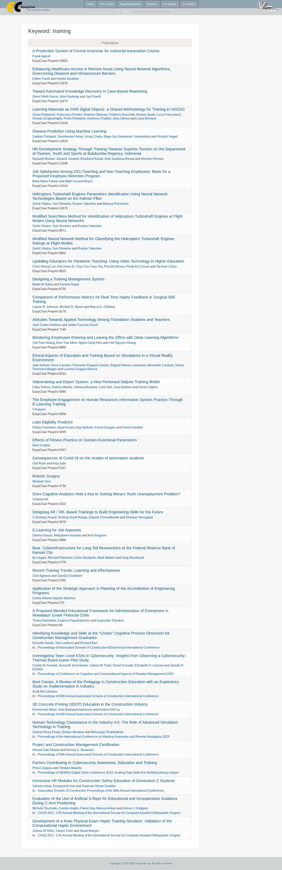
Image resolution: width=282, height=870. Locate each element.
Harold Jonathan (67, 78)
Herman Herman (152, 158)
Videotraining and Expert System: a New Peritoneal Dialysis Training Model (96, 382)
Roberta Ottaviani (96, 114)
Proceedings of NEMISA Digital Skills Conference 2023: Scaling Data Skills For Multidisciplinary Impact (108, 772)
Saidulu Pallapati (44, 136)
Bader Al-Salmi (42, 284)
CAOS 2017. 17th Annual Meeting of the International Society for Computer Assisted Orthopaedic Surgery (109, 812)
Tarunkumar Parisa (70, 136)
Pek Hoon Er (66, 266)
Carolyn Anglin (69, 808)
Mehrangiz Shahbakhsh (107, 732)
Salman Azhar (41, 786)
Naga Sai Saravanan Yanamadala (127, 136)
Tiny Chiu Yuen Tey (89, 266)
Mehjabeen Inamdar (67, 535)
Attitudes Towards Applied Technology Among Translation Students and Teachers (101, 319)
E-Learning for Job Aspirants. (57, 530)
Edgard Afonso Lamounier (128, 365)
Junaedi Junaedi (67, 158)
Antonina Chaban (99, 118)
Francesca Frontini (69, 114)
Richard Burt (88, 643)
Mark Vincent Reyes (78, 181)
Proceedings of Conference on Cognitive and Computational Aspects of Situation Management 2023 (106, 673)
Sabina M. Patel (100, 665)
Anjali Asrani (65, 427)
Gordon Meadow (73, 732)
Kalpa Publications (130, 4)
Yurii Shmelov (61, 203)
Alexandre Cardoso (160, 365)
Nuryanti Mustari (43, 158)
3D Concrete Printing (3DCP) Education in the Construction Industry (90, 704)
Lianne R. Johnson (45, 306)
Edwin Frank (41, 78)
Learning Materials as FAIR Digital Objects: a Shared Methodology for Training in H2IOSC (108, 109)
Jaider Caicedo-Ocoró (83, 324)
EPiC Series (107, 4)
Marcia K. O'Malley (102, 306)
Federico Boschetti (122, 114)
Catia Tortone (41, 387)
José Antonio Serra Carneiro (51, 365)
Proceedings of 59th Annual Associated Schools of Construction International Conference (98, 754)
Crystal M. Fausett (44, 665)
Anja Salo (59, 463)
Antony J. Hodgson (135, 808)
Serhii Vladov (41, 203)
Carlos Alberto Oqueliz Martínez (54, 598)
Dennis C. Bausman (80, 750)
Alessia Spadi (145, 114)
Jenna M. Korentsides (73, 665)
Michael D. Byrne (71, 306)
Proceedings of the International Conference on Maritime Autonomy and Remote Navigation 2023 (103, 736)
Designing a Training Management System (68, 279)
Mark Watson (106, 557)
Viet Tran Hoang (43, 342)
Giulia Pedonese (43, 114)
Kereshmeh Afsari (44, 709)
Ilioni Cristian (41, 445)
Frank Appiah (41, 56)
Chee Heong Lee (44, 266)
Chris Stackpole (85, 557)
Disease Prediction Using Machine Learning (69, 131)
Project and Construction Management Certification (75, 744)
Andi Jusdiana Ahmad (119, 158)
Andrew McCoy (109, 709)
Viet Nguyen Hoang (122, 342)
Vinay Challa (93, 136)
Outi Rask (39, 463)
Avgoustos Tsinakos (110, 620)
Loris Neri (105, 387)
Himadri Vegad (167, 136)
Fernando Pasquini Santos (91, 365)
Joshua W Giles (43, 830)
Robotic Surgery (46, 476)
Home (90, 4)
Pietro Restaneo (75, 118)
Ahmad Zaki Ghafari (46, 750)
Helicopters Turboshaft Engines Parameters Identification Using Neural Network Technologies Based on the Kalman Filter (99, 196)
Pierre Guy (87, 808)
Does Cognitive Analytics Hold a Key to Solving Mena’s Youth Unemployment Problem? (106, 494)
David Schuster (123, 665)
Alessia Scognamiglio (47, 118)
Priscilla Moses (114, 266)
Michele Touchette (44, 808)
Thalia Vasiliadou (44, 620)
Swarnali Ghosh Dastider (99, 786)
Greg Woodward (133, 557)
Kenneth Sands (43, 643)
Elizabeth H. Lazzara (149, 665)
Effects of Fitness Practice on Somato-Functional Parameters (84, 440)
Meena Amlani (106, 808)
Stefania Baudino (85, 387)
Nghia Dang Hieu (90, 342)
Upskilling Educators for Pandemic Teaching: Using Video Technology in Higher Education (108, 261)
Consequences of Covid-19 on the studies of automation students (88, 458)
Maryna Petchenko (116, 203)
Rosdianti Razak (91, 158)
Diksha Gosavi (42, 535)
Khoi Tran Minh (66, 342)
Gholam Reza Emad (46, 732)
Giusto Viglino (148, 387)
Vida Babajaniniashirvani (75, 709)
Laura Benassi (146, 118)
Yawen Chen (64, 830)
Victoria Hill (40, 499)
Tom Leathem (64, 643)
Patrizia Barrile (62, 387)
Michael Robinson (60, 557)
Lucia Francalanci (169, 114)
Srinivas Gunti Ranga (72, 517)
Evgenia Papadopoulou (74, 620)
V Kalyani (39, 409)
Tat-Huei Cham (166, 266)
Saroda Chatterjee (69, 575)
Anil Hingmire (97, 535)
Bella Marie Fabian (45, 181)
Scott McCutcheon (44, 691)
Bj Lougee (39, 557)
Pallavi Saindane (44, 427)
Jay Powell (93, 96)
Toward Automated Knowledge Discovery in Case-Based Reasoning (89, 91)
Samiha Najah (69, 284)
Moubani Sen (41, 481)
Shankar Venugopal (139, 517)
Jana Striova (121, 118)
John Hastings (69, 96)
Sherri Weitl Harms (45, 96)
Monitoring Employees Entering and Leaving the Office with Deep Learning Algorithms (105, 337)
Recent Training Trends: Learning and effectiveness (76, 570)
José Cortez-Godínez (46, 324)
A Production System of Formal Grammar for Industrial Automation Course (95, 51)
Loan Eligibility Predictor (52, 422)
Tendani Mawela (70, 768)
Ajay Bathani (84, 427)
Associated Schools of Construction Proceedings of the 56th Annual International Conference (101, 790)
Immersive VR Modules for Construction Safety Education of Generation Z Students (103, 781)
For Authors (169, 4)
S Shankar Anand (44, 517)
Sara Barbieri (123, 387)
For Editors (189, 4)
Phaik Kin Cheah (137, 266)
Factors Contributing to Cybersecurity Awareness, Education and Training (94, 763)
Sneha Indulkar (132, 427)
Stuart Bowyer (89, 830)
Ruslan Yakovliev (84, 203)
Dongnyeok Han (64, 786)
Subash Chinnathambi (104, 517)
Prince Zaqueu (42, 768)
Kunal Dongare (105, 427)
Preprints (152, 4)
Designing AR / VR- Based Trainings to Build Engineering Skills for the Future (97, 512)
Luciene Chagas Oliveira (80, 369)
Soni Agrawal (41, 575)
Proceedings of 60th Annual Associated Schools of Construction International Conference (98, 696)
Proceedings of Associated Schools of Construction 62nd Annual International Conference (99, 647)
